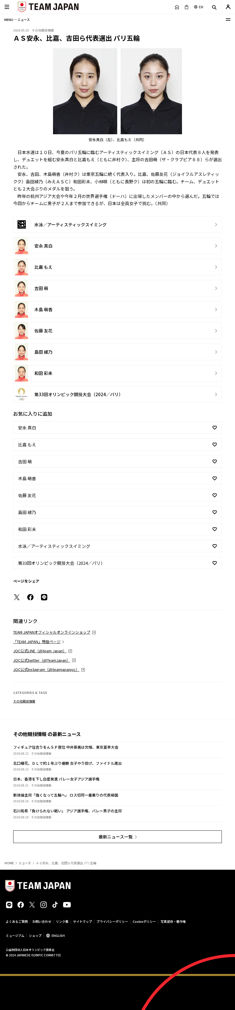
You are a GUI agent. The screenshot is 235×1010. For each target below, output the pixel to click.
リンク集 (62, 921)
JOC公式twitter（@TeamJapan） (41, 660)
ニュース (25, 863)
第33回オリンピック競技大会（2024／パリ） (61, 563)
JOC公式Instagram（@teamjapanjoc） (46, 669)
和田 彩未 (27, 529)
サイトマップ (82, 921)
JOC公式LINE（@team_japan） (39, 650)
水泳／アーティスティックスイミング (54, 546)
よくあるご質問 (17, 921)
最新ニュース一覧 (116, 837)
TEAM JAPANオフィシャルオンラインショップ (51, 632)
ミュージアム (15, 935)
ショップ (35, 935)
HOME (9, 863)
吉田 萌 (25, 461)
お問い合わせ (41, 921)
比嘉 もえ (27, 444)
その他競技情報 (24, 701)
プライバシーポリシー (112, 921)
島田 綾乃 (27, 512)
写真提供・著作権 (173, 921)
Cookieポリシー (144, 921)
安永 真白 (27, 428)
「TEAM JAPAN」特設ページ (36, 641)
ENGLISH (58, 935)
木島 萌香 (27, 478)
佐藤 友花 (27, 495)
